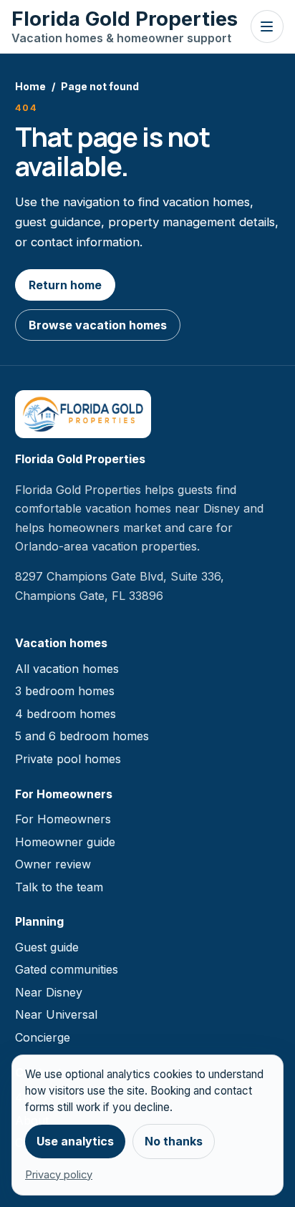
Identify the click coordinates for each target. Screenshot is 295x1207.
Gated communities (66, 969)
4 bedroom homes (65, 714)
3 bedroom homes (65, 691)
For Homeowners (63, 819)
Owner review (53, 864)
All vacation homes (67, 668)
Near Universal (56, 1014)
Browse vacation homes (98, 325)
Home (30, 86)
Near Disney (48, 992)
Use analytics (75, 1141)
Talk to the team (59, 887)
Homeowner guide (65, 842)
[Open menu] (267, 26)
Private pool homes (68, 759)
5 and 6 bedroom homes (82, 736)
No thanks (174, 1141)
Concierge (42, 1037)
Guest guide (47, 947)
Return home (65, 285)
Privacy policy (58, 1174)
